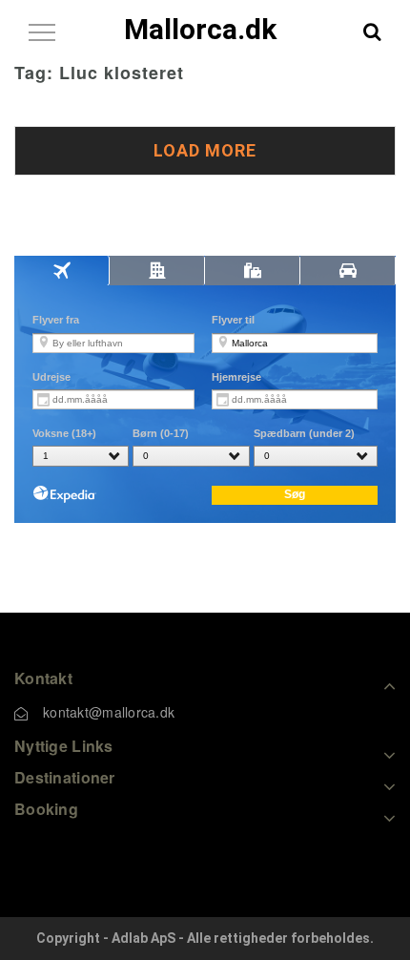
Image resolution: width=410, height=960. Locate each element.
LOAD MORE (205, 150)
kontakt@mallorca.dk (108, 711)
